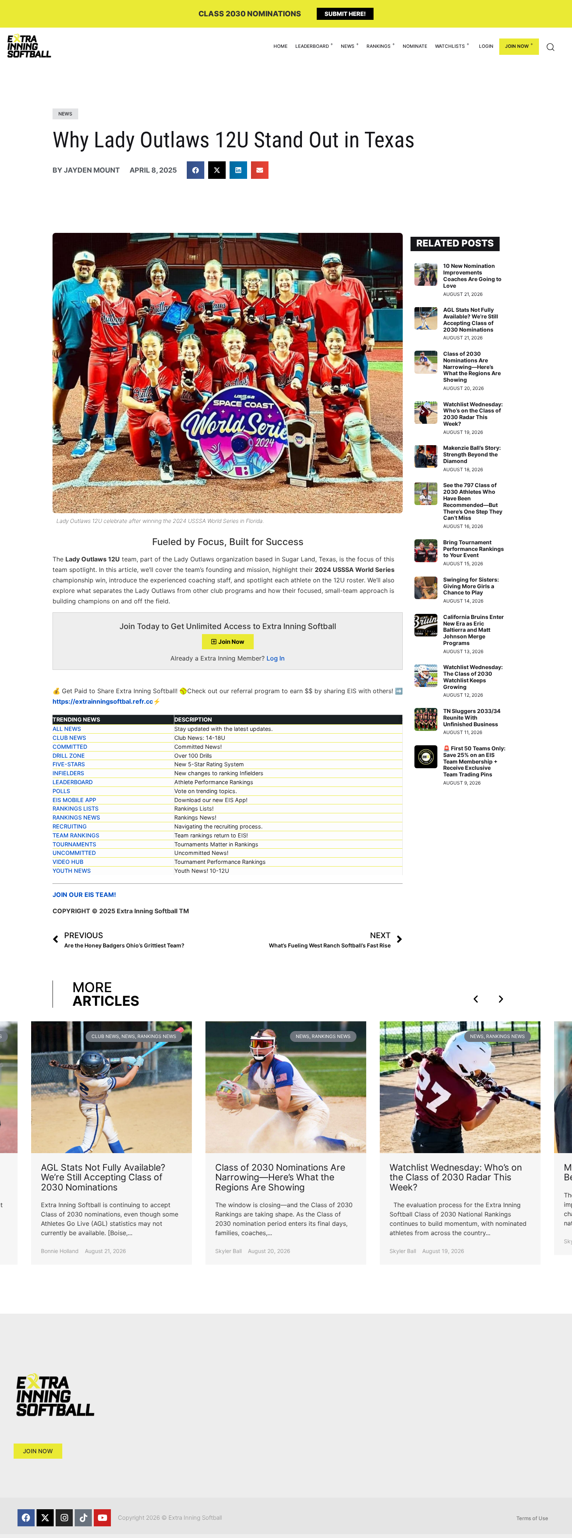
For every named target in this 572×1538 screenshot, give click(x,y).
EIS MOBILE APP (74, 800)
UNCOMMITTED (74, 852)
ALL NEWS (67, 728)
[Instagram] (64, 1517)
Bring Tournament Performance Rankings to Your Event (473, 549)
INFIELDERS (68, 773)
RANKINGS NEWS (76, 817)
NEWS (347, 46)
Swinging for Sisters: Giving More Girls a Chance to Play (471, 586)
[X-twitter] (45, 1517)
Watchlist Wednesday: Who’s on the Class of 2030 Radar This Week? (473, 414)
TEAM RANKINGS (76, 835)
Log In (276, 658)
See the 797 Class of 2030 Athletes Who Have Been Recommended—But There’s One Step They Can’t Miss (472, 501)
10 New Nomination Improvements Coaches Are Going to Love (472, 275)
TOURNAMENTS (74, 844)
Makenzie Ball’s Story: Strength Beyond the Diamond (472, 454)
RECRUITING (70, 826)
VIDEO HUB (68, 861)
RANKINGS (379, 46)
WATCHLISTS (450, 46)
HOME (281, 46)
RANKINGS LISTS (75, 808)
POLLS (61, 791)
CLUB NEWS (69, 737)
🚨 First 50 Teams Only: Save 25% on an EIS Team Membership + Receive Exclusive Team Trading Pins (474, 761)
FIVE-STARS (69, 764)
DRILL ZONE (69, 755)
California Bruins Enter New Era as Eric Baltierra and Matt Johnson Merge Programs (473, 629)
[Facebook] (26, 1517)
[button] (195, 170)
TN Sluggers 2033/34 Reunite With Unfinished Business (471, 717)
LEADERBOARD (312, 46)
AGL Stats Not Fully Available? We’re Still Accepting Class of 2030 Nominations (470, 319)
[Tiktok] (83, 1517)
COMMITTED (70, 746)
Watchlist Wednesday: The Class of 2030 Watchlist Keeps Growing (473, 677)
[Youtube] (102, 1517)
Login (486, 46)
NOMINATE (415, 46)
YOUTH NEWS (72, 870)
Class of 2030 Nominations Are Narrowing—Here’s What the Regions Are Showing (472, 366)
